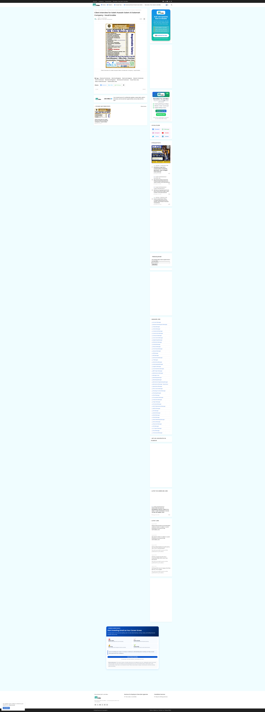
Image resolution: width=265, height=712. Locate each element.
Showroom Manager (157, 424)
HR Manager (155, 353)
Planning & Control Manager (159, 390)
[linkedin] (105, 705)
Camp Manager (156, 326)
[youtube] (100, 705)
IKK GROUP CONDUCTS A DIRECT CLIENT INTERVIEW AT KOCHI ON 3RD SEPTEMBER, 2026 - (161, 538)
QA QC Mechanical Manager (159, 406)
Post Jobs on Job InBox (131, 696)
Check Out (11, 705)
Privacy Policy (108, 1)
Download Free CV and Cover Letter (133, 5)
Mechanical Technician (123, 80)
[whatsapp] (165, 1)
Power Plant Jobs (134, 80)
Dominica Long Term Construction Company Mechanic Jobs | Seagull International (160, 169)
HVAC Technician (99, 80)
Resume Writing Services (161, 696)
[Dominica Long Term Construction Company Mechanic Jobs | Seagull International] (161, 154)
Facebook (104, 85)
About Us (95, 1)
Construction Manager (158, 333)
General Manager (157, 351)
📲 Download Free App (161, 35)
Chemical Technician (105, 78)
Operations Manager (157, 386)
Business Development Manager (160, 324)
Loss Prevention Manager (158, 368)
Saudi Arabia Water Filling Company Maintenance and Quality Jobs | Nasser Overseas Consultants (161, 200)
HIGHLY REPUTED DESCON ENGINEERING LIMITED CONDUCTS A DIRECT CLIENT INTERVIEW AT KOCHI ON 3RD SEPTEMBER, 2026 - (160, 510)
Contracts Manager (157, 335)
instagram (157, 132)
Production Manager (157, 399)
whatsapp (166, 129)
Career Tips (118, 5)
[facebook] (163, 1)
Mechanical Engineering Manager (160, 382)
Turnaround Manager (157, 432)
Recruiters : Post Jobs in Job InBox (120, 1)
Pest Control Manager (158, 388)
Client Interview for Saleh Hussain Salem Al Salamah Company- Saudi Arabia (101, 120)
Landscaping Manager (158, 364)
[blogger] (107, 705)
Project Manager (156, 401)
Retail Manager (156, 415)
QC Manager (155, 410)
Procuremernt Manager (158, 397)
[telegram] (167, 1)
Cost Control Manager (158, 337)
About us (155, 710)
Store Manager (156, 430)
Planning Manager (157, 393)
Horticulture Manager (157, 357)
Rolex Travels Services (100, 81)
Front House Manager (157, 348)
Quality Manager (156, 413)
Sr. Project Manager (157, 428)
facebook (157, 129)
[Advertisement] (120, 138)
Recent (110, 5)
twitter (157, 136)
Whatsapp (118, 85)
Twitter (111, 85)
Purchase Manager (157, 404)
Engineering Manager (157, 340)
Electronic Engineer (127, 78)
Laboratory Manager (157, 362)
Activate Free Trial (161, 111)
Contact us (101, 1)
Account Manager (157, 322)
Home (104, 5)
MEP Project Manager (157, 371)
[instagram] (171, 1)
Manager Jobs (156, 375)
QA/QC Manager (156, 408)
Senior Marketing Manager (159, 419)
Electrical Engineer (116, 78)
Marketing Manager (157, 377)
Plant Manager (156, 395)
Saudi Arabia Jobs (102, 10)
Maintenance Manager (158, 373)
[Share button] (123, 85)
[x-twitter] (169, 1)
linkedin (167, 136)
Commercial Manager (158, 331)
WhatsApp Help (161, 114)
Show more (143, 106)
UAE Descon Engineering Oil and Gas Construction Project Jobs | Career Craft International (161, 191)
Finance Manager (157, 346)
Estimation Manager (157, 342)
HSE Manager (156, 355)
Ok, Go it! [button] (6, 708)
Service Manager (156, 421)
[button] (171, 5)
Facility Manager (156, 344)
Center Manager (156, 329)
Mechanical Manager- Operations (160, 384)
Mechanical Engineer (110, 80)
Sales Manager (156, 417)
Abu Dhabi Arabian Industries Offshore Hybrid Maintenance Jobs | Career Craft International (162, 181)
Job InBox (107, 99)
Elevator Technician (138, 78)
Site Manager (156, 426)
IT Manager (155, 359)
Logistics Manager (157, 366)
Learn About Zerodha (132, 656)
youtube (167, 132)
